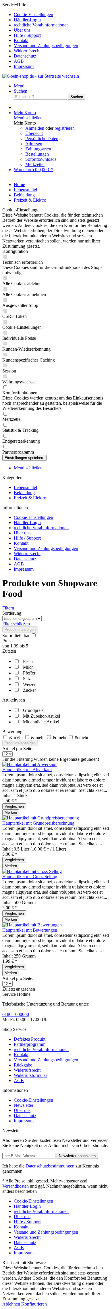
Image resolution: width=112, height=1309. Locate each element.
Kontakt (21, 40)
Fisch (28, 661)
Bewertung (12, 731)
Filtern (8, 607)
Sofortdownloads (40, 159)
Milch (28, 667)
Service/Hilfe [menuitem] (40, 35)
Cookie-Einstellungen (33, 14)
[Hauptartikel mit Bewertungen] (32, 924)
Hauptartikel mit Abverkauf (27, 769)
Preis (6, 640)
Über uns (22, 30)
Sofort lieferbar (16, 635)
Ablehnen (11, 1304)
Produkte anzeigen (20, 629)
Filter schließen (16, 623)
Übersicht (34, 133)
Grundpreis (33, 710)
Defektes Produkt (29, 1039)
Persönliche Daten (41, 138)
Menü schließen (28, 117)
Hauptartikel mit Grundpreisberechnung (38, 823)
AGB (19, 61)
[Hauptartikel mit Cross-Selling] (32, 871)
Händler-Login (27, 19)
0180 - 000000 (15, 1014)
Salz (27, 678)
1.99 (15, 645)
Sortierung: (12, 613)
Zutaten (9, 651)
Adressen (33, 143)
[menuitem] (62, 14)
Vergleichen (14, 806)
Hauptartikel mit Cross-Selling (29, 876)
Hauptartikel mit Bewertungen (29, 930)
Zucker (29, 690)
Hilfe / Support (27, 35)
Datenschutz (25, 55)
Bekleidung (24, 492)
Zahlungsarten (38, 148)
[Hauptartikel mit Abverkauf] (29, 764)
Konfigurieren (34, 1304)
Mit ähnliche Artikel (41, 721)
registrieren (65, 128)
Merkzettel (35, 164)
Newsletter (23, 1105)
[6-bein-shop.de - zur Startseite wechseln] (40, 76)
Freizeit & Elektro (30, 497)
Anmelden (35, 128)
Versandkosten (15, 1186)
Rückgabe (23, 1065)
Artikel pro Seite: (17, 748)
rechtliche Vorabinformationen (41, 24)
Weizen (29, 684)
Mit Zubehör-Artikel (41, 716)
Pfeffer (29, 672)
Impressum (24, 66)
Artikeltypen (13, 700)
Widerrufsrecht (27, 50)
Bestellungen (37, 154)
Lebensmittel (25, 487)
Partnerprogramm (29, 1044)
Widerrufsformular (30, 1075)
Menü (19, 85)
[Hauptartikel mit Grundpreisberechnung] (40, 817)
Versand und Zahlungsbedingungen (46, 45)
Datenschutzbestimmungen (50, 1165)
